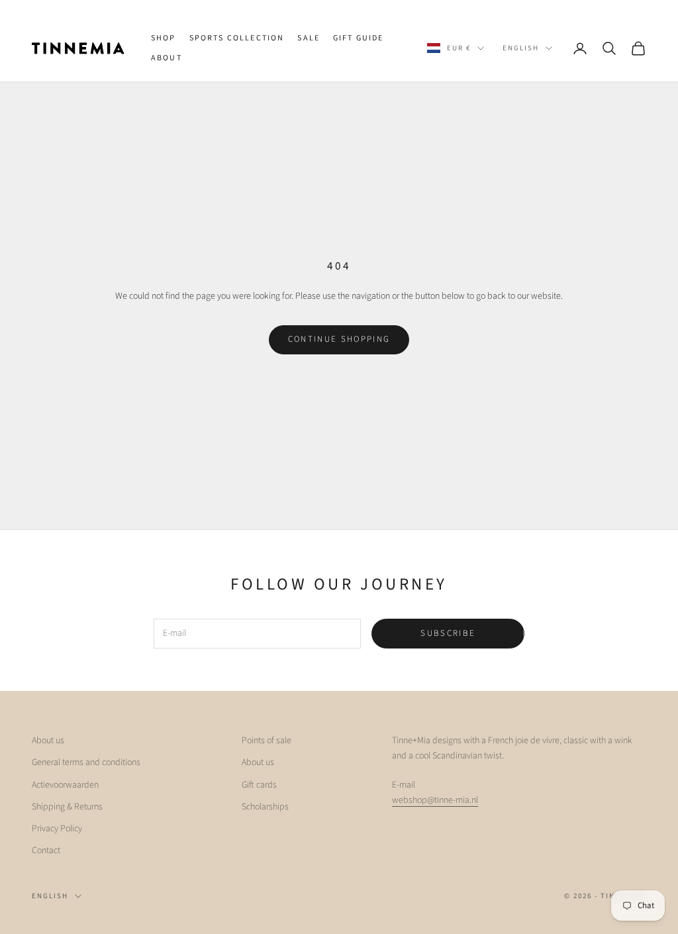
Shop (163, 38)
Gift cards (259, 785)
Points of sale (266, 740)
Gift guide (358, 38)
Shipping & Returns (67, 806)
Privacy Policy (57, 828)
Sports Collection (237, 38)
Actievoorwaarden (65, 785)
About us (48, 740)
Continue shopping (339, 339)
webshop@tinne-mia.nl (435, 800)
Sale (308, 38)
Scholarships (265, 806)
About (166, 58)
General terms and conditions (86, 762)
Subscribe (447, 633)
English (521, 48)
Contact (46, 850)
